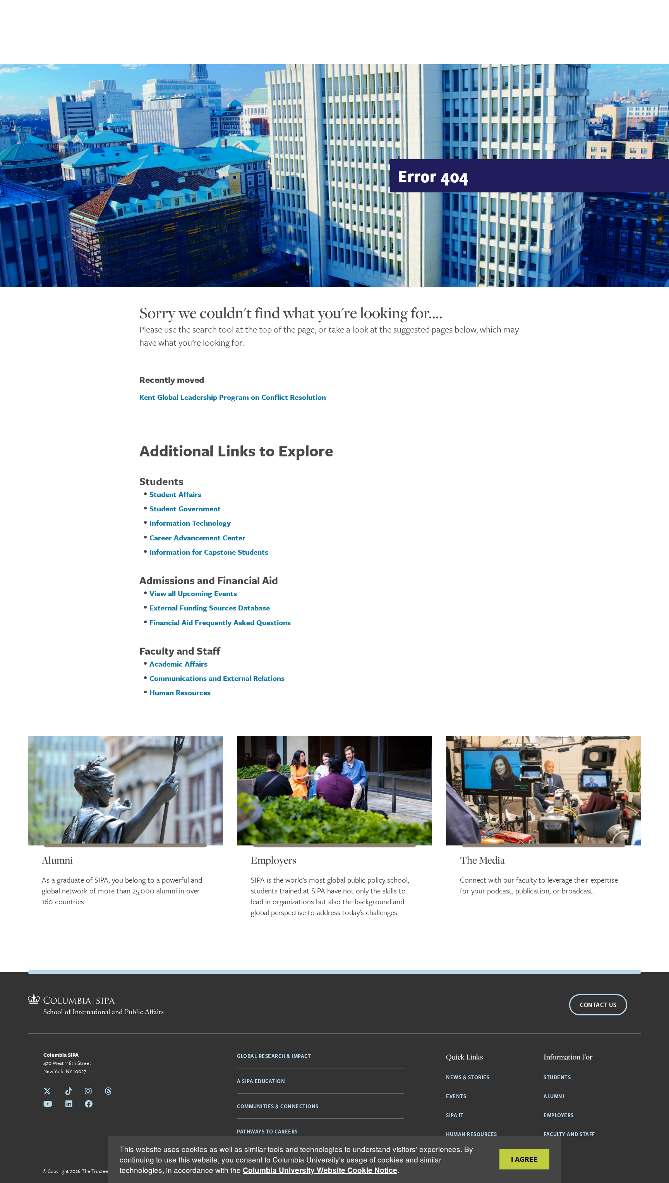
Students (557, 1077)
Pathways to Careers (267, 1131)
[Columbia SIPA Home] (95, 1005)
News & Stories (467, 1077)
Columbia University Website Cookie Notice (320, 1170)
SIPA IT (455, 1115)
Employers (273, 860)
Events (456, 1096)
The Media (482, 860)
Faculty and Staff (569, 1134)
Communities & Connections (278, 1106)
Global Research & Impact (274, 1056)
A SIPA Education (261, 1081)
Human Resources (471, 1134)
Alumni (57, 860)
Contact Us (598, 1004)
